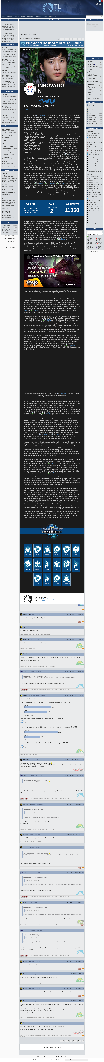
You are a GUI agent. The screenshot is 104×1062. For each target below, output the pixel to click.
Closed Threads (9, 241)
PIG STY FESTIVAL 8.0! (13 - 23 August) (9, 66)
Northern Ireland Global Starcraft (9, 219)
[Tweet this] (81, 605)
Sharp (99, 248)
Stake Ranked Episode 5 (95, 204)
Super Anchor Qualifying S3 (95, 148)
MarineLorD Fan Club (7, 186)
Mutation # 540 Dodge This (8, 86)
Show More (90, 125)
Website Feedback (9, 238)
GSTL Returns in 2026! (8, 39)
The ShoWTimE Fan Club (8, 189)
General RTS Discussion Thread (9, 134)
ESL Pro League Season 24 (95, 213)
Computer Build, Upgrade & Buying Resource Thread (9, 212)
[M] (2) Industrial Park (7, 78)
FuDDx (15, 230)
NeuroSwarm (91, 74)
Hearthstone (5, 157)
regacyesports (15, 225)
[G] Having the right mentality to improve (9, 72)
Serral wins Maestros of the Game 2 (8, 29)
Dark (91, 241)
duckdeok (73, 345)
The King (42, 115)
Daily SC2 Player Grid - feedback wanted (9, 54)
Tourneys (5, 59)
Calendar (16, 16)
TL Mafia (4, 161)
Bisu (99, 245)
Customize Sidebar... (9, 235)
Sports (4, 199)
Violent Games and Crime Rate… (7, 227)
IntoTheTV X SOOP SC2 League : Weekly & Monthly (9, 64)
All (83, 39)
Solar (57, 434)
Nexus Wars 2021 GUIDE (8, 76)
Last (91, 248)
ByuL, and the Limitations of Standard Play (8, 30)
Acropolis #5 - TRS (93, 182)
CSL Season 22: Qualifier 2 (95, 150)
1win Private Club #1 (94, 217)
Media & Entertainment (8, 192)
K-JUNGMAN (92, 144)
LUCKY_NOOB (15, 229)
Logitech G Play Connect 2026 (96, 219)
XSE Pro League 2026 (94, 169)
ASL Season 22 (92, 146)
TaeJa (49, 320)
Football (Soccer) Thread (8, 200)
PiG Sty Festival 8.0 (93, 135)
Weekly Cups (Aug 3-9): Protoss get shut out (8, 41)
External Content (7, 81)
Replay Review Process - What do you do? (9, 117)
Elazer (99, 243)
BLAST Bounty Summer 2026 (96, 163)
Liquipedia (93, 1)
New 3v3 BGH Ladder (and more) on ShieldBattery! (8, 35)
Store (45, 16)
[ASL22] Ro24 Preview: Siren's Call (8, 24)
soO (99, 241)
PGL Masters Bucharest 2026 (96, 206)
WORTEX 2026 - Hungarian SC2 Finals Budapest (9, 67)
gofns (89, 86)
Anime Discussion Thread (8, 196)
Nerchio (99, 238)
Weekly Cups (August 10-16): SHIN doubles (8, 38)
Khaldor (90, 83)
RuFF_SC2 (91, 64)
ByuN (25, 310)
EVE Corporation (6, 137)
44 (16, 29)
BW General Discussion (8, 98)
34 (16, 35)
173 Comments (26, 38)
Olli (27, 110)
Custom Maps (6, 75)
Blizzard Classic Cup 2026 (95, 184)
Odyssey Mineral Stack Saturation (9, 120)
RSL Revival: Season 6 (94, 152)
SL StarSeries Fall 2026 (94, 221)
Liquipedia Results (94, 128)
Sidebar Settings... (94, 251)
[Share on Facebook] (79, 605)
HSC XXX (91, 190)
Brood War (10, 91)
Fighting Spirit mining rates (8, 122)
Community (9, 170)
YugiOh (41, 183)
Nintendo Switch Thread (8, 130)
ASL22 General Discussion (8, 101)
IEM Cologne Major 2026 (95, 171)
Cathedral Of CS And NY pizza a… (7, 230)
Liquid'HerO (38, 310)
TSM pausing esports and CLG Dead (9, 150)
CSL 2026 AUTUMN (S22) (95, 176)
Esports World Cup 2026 (95, 159)
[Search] (101, 16)
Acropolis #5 (92, 180)
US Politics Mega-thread (8, 176)
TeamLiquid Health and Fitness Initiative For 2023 (9, 202)
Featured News (6, 23)
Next (79, 39)
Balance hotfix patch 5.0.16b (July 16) (9, 56)
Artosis (90, 71)
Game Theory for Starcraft (8, 119)
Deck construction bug (7, 158)
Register (9, 1)
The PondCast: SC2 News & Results (9, 84)
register (55, 1047)
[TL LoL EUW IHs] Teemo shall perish (9, 148)
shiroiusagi (53, 45)
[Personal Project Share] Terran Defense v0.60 (9, 103)
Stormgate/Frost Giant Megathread (9, 132)
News (10, 20)
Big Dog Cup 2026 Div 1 (94, 154)
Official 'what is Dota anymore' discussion (9, 143)
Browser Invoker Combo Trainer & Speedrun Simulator (9, 142)
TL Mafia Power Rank (7, 163)
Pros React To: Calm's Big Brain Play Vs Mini (9, 99)
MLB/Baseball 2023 (7, 203)
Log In (3, 1)
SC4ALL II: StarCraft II (94, 192)
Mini (99, 247)
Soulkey (63, 239)
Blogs (10, 222)
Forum (9, 16)
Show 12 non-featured (93, 98)
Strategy (4, 70)
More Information (82, 1060)
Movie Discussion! (6, 194)
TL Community (6, 215)
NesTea (48, 413)
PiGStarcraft (91, 92)
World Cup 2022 (6, 208)
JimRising (90, 91)
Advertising (40, 1056)
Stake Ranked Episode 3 (95, 167)
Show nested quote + (32, 812)
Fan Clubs (5, 185)
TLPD (94, 229)
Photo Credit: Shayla (27, 49)
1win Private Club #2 (94, 208)
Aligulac (43, 600)
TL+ (56, 16)
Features (38, 16)
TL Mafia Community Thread (9, 165)
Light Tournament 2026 (94, 137)
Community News (7, 33)
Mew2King (90, 96)
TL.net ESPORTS (34, 45)
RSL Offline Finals (93, 196)
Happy (63, 183)
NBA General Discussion (8, 205)
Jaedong (46, 434)
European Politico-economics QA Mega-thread (9, 180)
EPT (52, 16)
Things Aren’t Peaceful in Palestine (9, 175)
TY (90, 239)
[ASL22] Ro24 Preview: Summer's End (8, 26)
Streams (23, 16)
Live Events (94, 20)
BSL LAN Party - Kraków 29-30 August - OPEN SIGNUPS (9, 111)
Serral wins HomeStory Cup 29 (8, 27)
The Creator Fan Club (7, 188)
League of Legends (7, 146)
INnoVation (100, 242)
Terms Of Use (56, 1056)
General (4, 48)
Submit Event (98, 30)
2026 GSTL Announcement (8, 62)
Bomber (51, 183)
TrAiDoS (15, 227)
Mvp (37, 413)
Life (70, 154)
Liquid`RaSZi (91, 87)
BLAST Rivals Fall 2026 (94, 200)
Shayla (53, 599)
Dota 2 (4, 140)
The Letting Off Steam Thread (9, 181)
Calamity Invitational (93, 198)
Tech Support (6, 211)
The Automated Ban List (8, 217)
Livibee (90, 94)
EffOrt (91, 247)
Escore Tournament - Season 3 (9, 112)
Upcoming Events (94, 102)
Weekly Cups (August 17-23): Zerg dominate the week (8, 36)
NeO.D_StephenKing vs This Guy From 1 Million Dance (9, 166)
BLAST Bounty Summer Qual (96, 165)
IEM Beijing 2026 (93, 202)
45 (16, 39)
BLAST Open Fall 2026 (94, 157)
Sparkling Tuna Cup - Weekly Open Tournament (9, 60)
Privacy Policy (48, 1056)
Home (3, 16)
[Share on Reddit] (83, 605)
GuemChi (90, 69)
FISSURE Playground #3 (95, 223)
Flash (91, 246)
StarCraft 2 (10, 45)
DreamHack (46, 599)
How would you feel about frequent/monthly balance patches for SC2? (9, 51)
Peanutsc (15, 232)
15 (16, 27)
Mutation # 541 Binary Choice (9, 82)
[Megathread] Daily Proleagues (9, 109)
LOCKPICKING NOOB (7, 229)
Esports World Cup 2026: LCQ (96, 161)
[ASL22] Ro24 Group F (7, 107)
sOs (53, 473)
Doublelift (90, 77)
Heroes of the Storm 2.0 (8, 154)
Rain (91, 245)
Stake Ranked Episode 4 (95, 215)
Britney (90, 67)
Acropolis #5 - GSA (93, 186)
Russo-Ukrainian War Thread (9, 178)
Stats (53, 463)
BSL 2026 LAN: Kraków (94, 133)
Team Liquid (85, 1)
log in (48, 1047)
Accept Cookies (70, 1060)
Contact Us (64, 1056)
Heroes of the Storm (8, 153)
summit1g (90, 63)
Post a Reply (36, 38)
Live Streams (94, 58)
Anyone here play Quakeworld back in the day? (9, 135)
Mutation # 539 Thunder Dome (9, 88)
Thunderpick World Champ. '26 (96, 210)
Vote (22, 721)
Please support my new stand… (7, 232)
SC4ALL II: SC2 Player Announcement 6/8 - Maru (9, 49)
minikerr (90, 80)
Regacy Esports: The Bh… (7, 225)
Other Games (10, 126)
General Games (6, 129)
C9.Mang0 (90, 89)
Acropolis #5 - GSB (93, 188)
